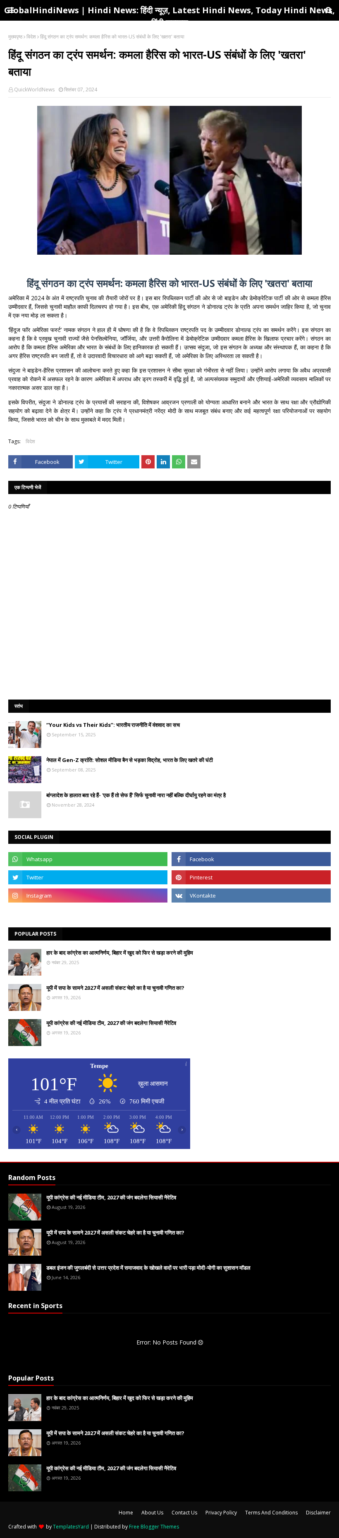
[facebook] (251, 859)
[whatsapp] (87, 859)
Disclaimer (318, 1512)
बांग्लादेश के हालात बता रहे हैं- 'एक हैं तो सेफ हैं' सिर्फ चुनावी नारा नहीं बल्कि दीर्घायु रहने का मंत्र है (136, 795)
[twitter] (87, 877)
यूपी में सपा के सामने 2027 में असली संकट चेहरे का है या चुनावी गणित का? (115, 987)
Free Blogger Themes (154, 1526)
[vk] (251, 895)
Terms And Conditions (271, 1512)
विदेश (31, 36)
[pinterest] (251, 877)
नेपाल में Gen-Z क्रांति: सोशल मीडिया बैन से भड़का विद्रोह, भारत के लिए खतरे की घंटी (129, 760)
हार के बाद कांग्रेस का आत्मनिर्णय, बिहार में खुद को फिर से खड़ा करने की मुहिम (119, 952)
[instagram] (87, 895)
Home (126, 1512)
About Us (152, 1512)
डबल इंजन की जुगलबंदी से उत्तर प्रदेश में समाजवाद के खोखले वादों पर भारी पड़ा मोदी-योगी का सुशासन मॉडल (148, 1267)
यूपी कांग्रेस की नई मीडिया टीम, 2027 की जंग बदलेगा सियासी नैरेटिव (111, 1023)
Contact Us (184, 1512)
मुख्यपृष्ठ (15, 36)
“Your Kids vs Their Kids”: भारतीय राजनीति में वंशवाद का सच (113, 724)
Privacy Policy (221, 1512)
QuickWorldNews (34, 89)
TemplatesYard (71, 1526)
